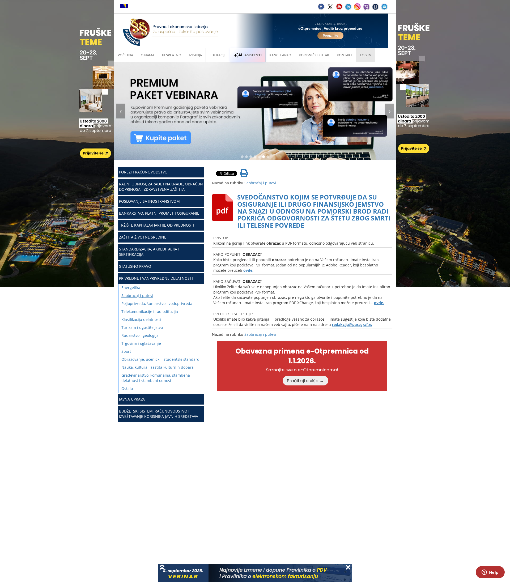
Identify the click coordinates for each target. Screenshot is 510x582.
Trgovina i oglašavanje (141, 343)
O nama (147, 55)
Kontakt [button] (344, 55)
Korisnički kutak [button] (314, 55)
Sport (126, 351)
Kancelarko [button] (280, 55)
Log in (365, 55)
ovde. (248, 270)
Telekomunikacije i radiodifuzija (149, 311)
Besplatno (171, 55)
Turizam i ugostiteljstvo (142, 327)
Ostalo (127, 388)
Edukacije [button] (218, 55)
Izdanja (195, 55)
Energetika (130, 287)
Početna (125, 55)
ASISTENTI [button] (253, 55)
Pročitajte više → (305, 380)
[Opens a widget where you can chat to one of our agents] (490, 572)
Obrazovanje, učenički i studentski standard (160, 359)
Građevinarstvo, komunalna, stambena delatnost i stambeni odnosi (155, 378)
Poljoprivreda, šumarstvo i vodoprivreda (156, 303)
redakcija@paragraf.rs (352, 324)
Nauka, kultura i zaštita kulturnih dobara (157, 367)
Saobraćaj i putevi (137, 295)
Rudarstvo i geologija (140, 335)
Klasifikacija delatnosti (141, 319)
